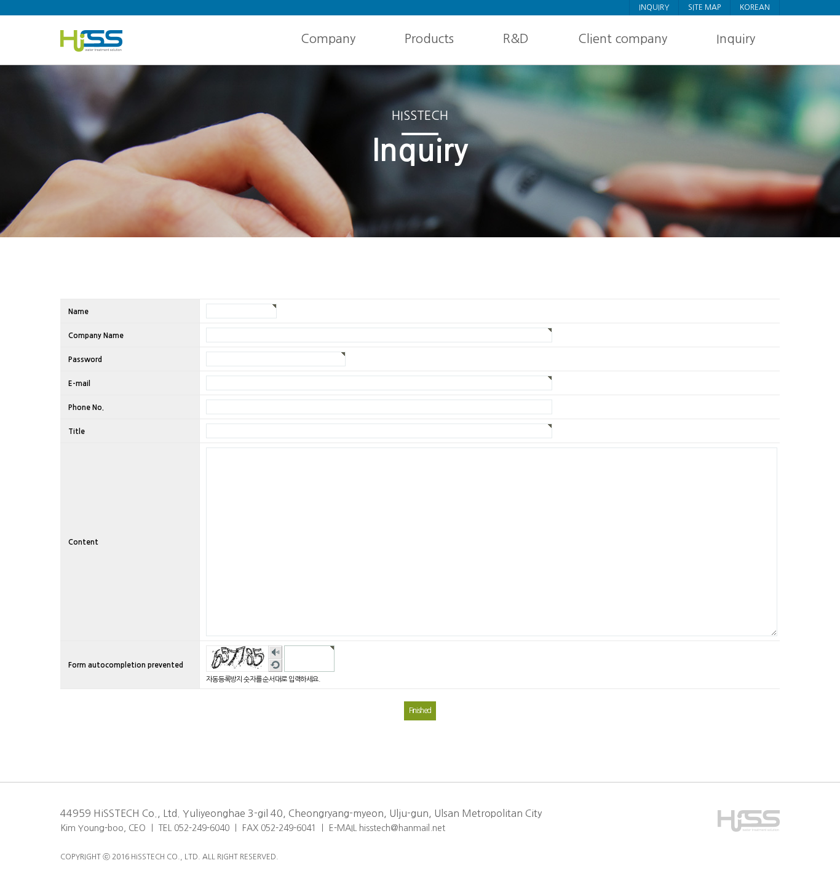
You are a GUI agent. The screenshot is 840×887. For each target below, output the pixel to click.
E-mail (79, 383)
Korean (755, 7)
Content (83, 542)
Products (429, 39)
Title (76, 431)
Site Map (704, 7)
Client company (622, 39)
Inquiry (654, 7)
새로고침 (275, 665)
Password (85, 359)
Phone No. (86, 407)
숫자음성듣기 (275, 652)
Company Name (96, 335)
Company (328, 39)
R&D (516, 39)
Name (78, 311)
